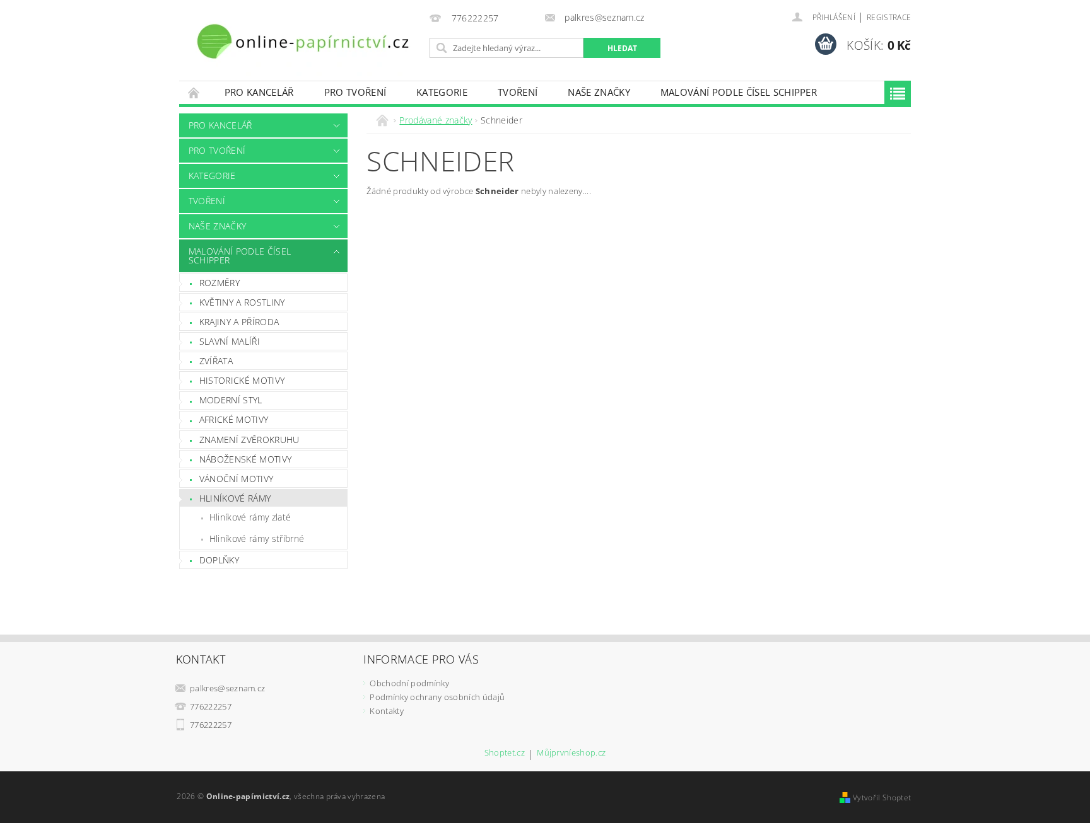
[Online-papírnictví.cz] (302, 41)
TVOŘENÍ (517, 92)
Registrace (889, 17)
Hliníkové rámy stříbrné (256, 538)
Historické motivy (241, 380)
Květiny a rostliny (242, 302)
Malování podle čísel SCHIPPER (738, 92)
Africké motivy (233, 419)
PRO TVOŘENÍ (355, 92)
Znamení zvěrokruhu (249, 440)
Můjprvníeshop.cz (571, 753)
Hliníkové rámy (235, 498)
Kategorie (441, 92)
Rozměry (219, 283)
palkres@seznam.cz (227, 688)
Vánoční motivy (236, 479)
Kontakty (387, 711)
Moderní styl (230, 400)
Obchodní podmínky (409, 683)
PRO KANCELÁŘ (259, 92)
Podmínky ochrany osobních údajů (437, 697)
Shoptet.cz (504, 753)
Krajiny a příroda (239, 322)
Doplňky (219, 560)
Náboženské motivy (245, 459)
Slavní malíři (229, 341)
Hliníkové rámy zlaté (250, 517)
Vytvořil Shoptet (882, 797)
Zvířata (216, 361)
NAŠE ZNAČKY (599, 92)
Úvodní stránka (194, 92)
